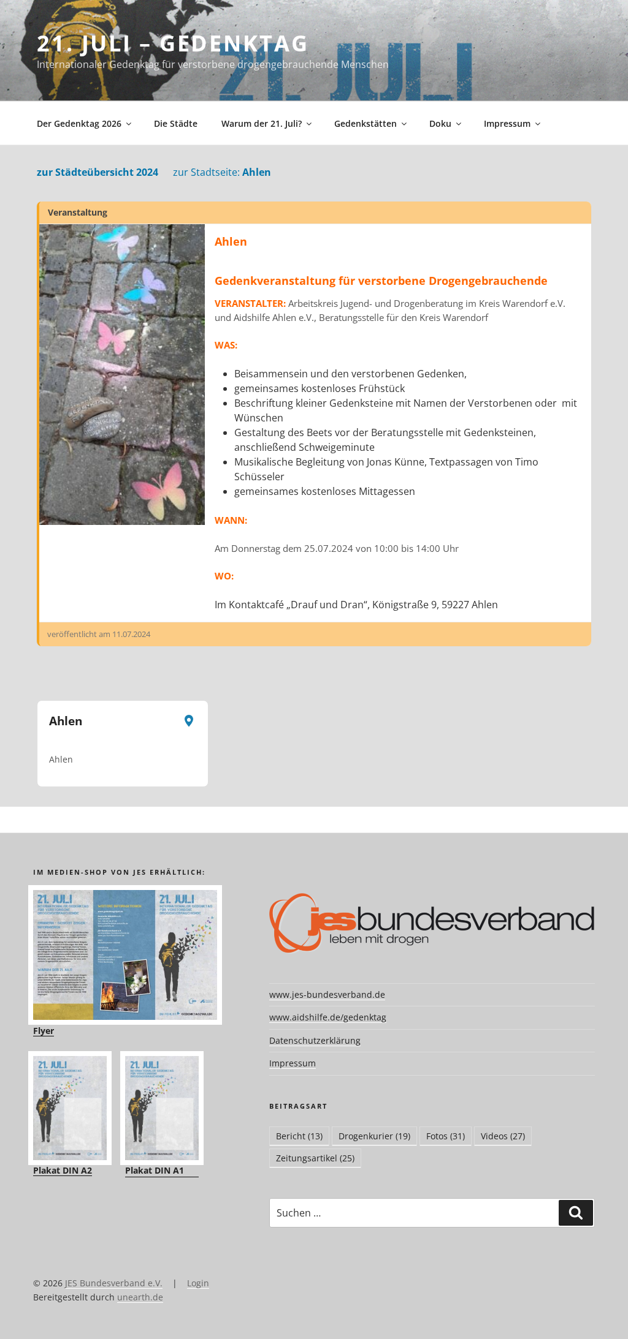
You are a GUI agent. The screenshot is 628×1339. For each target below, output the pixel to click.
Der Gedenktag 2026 (79, 123)
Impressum (507, 123)
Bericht (299, 1136)
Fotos (445, 1136)
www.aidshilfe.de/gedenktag (327, 1017)
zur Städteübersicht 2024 (97, 172)
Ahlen (222, 172)
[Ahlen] (122, 374)
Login (198, 1283)
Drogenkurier (374, 1136)
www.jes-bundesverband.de (327, 994)
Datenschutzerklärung (315, 1040)
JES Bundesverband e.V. (114, 1283)
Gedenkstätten (365, 123)
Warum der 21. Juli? (261, 123)
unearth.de (140, 1297)
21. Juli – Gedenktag (173, 43)
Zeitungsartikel (315, 1158)
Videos (503, 1136)
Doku (440, 123)
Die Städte (175, 123)
